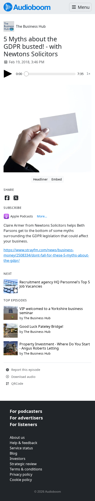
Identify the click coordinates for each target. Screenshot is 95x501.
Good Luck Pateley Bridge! (41, 326)
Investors (17, 458)
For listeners (23, 424)
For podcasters (26, 411)
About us (17, 437)
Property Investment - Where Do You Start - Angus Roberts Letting (54, 346)
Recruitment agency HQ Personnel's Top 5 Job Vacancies (54, 284)
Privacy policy (21, 474)
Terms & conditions (26, 469)
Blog (13, 453)
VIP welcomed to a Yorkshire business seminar (51, 310)
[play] (8, 74)
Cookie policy (21, 479)
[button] (80, 7)
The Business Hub (31, 26)
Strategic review (23, 463)
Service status (21, 448)
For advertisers (26, 418)
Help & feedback (23, 442)
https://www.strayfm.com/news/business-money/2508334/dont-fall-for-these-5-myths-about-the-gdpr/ (46, 255)
